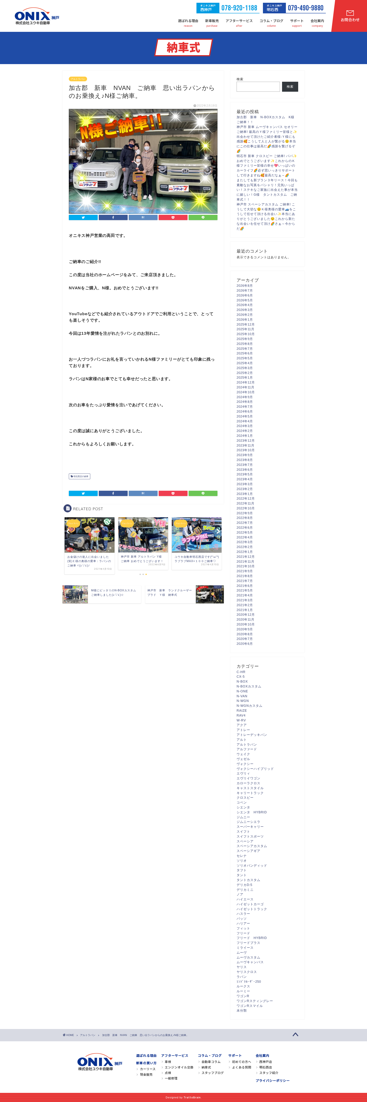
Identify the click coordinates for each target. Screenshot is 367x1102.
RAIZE (242, 710)
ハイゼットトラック (252, 909)
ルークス (243, 986)
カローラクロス (248, 783)
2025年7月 (245, 348)
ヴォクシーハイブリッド (255, 768)
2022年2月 (245, 547)
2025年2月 (245, 373)
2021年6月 (245, 586)
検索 (240, 79)
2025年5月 (245, 358)
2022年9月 (245, 513)
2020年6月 (245, 643)
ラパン (242, 976)
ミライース (245, 947)
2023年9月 (245, 455)
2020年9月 (245, 629)
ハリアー (243, 923)
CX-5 (241, 676)
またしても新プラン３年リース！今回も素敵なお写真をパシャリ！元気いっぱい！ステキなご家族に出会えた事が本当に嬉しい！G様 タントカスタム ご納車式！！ (267, 189)
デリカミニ (245, 889)
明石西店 (265, 1067)
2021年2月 (245, 605)
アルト (242, 739)
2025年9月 (245, 339)
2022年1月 (245, 552)
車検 (168, 1061)
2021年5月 (245, 590)
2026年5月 (245, 300)
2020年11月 (245, 619)
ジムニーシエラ (248, 822)
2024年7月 (245, 406)
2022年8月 (245, 518)
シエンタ (243, 807)
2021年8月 (245, 576)
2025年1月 (245, 377)
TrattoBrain (192, 1097)
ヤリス (242, 967)
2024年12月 (246, 382)
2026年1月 (245, 319)
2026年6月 (245, 295)
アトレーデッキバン (252, 735)
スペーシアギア (248, 851)
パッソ (242, 918)
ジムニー (243, 817)
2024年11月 (245, 387)
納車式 (206, 1067)
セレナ (242, 855)
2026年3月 (245, 310)
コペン (242, 802)
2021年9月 (245, 571)
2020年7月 (245, 639)
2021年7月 (245, 581)
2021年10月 (246, 566)
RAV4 (241, 715)
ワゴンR (243, 996)
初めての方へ (241, 1061)
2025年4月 (245, 363)
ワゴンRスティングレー (255, 1001)
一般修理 (171, 1078)
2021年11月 (245, 561)
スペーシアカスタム (252, 846)
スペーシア (245, 841)
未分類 (242, 1010)
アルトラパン (78, 79)
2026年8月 (245, 285)
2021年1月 (245, 610)
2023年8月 (245, 460)
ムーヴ (242, 952)
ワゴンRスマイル (250, 1006)
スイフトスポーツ (250, 836)
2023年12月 (246, 440)
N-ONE (242, 691)
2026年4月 (245, 305)
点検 (168, 1072)
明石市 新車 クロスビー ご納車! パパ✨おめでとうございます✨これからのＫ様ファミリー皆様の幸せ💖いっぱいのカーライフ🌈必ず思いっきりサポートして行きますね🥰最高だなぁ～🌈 (267, 165)
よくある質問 (241, 1067)
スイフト (243, 831)
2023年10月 (246, 450)
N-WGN (243, 701)
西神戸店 (265, 1061)
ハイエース (245, 899)
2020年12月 (246, 614)
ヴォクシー (245, 764)
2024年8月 (245, 401)
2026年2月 (245, 314)
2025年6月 (245, 353)
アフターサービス (239, 20)
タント (242, 875)
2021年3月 (245, 600)
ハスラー (243, 913)
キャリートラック (250, 793)
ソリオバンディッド (252, 865)
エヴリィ (243, 773)
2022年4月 (245, 537)
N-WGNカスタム (250, 705)
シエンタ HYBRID (252, 812)
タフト (242, 870)
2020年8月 (245, 634)
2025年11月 (245, 329)
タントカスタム (248, 880)
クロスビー (245, 797)
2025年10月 (246, 334)
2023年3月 (245, 484)
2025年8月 (245, 344)
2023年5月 (245, 474)
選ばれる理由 (188, 20)
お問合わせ (350, 19)
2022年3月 (245, 542)
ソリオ (242, 860)
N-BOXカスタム (249, 686)
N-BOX (242, 681)
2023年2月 (245, 489)
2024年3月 (245, 426)
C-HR (241, 672)
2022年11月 (245, 503)
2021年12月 (246, 556)
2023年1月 (245, 494)
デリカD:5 (244, 885)
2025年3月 (245, 368)
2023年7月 (245, 465)
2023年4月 (245, 479)
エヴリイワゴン (248, 778)
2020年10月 (246, 624)
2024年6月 (245, 411)
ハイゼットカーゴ (250, 904)
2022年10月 (246, 508)
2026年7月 (245, 290)
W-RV (241, 720)
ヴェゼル (243, 759)
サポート (297, 20)
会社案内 (317, 20)
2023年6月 (245, 469)
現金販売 (146, 1074)
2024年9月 (245, 397)
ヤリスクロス (247, 972)
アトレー (243, 730)
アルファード (247, 749)
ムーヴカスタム (248, 957)
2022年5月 (245, 532)
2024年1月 (245, 435)
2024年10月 (246, 392)
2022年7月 (245, 522)
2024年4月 (245, 421)
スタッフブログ (213, 1072)
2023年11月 (245, 445)
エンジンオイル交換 (179, 1067)
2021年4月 (245, 595)
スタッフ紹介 (268, 1072)
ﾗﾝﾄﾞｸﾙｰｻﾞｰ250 (249, 981)
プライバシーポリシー (273, 1080)
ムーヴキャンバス (250, 962)
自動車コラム (211, 1061)
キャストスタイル (250, 788)
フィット (243, 928)
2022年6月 (245, 527)
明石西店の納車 (80, 476)
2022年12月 (246, 498)
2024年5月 (245, 416)
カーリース (148, 1069)
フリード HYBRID (252, 938)
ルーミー (243, 991)
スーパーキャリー (250, 826)
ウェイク (243, 754)
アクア (242, 725)
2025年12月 (246, 324)
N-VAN (242, 696)
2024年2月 (245, 431)
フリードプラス (248, 943)
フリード (243, 933)
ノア (240, 894)
